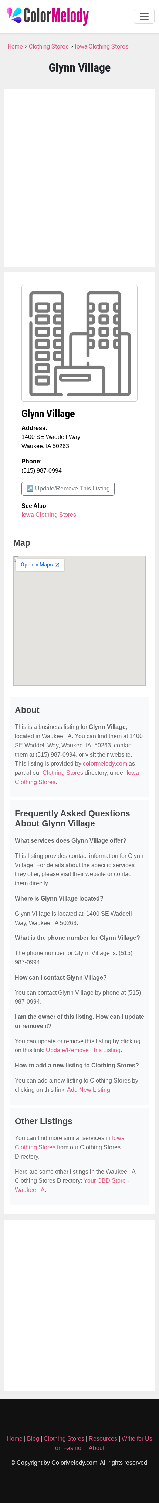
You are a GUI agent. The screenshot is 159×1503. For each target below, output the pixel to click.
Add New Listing (88, 1090)
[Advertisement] (79, 178)
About (96, 1448)
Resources (103, 1439)
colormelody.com (105, 763)
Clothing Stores (49, 46)
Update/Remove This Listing (83, 1050)
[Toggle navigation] (144, 16)
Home (15, 46)
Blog (33, 1439)
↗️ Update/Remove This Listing (68, 488)
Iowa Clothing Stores (102, 46)
